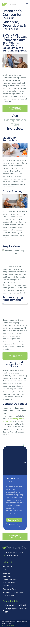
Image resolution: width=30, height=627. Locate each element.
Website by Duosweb (8, 625)
